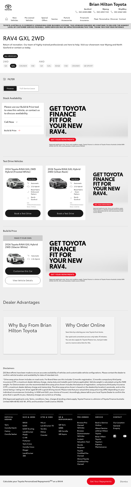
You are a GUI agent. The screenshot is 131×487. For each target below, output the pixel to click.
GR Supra (63, 434)
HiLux (43, 422)
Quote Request (80, 446)
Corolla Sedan (11, 434)
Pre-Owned (83, 417)
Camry (7, 431)
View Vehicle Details (23, 280)
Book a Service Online (101, 423)
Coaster (44, 435)
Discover (114, 19)
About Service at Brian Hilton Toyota (101, 431)
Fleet (96, 19)
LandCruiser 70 (47, 425)
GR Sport (88, 65)
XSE (32, 65)
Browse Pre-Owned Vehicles (82, 425)
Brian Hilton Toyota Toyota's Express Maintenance (101, 441)
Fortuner (26, 440)
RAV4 (25, 422)
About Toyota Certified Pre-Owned (83, 461)
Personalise (104, 19)
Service (54, 19)
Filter (11, 79)
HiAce (43, 431)
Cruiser (23, 65)
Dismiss (124, 481)
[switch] (21, 88)
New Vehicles (14, 18)
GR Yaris (62, 424)
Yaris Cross (27, 443)
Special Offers (44, 18)
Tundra (44, 428)
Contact (122, 19)
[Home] (6, 19)
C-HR (25, 437)
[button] (12, 130)
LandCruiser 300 (28, 454)
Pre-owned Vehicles (29, 18)
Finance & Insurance (84, 18)
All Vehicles (10, 56)
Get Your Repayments (101, 481)
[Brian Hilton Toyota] (8, 7)
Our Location (119, 422)
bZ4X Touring (28, 428)
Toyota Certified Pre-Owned (83, 453)
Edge (57, 65)
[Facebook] (114, 436)
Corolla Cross (28, 447)
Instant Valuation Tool (83, 440)
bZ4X (25, 425)
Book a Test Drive (22, 213)
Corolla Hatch (11, 428)
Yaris (7, 424)
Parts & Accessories (67, 18)
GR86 (61, 428)
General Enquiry (116, 426)
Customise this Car (22, 270)
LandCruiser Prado (28, 433)
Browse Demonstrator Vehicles (83, 433)
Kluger (25, 450)
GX (5, 65)
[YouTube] (124, 436)
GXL (13, 65)
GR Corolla (63, 431)
